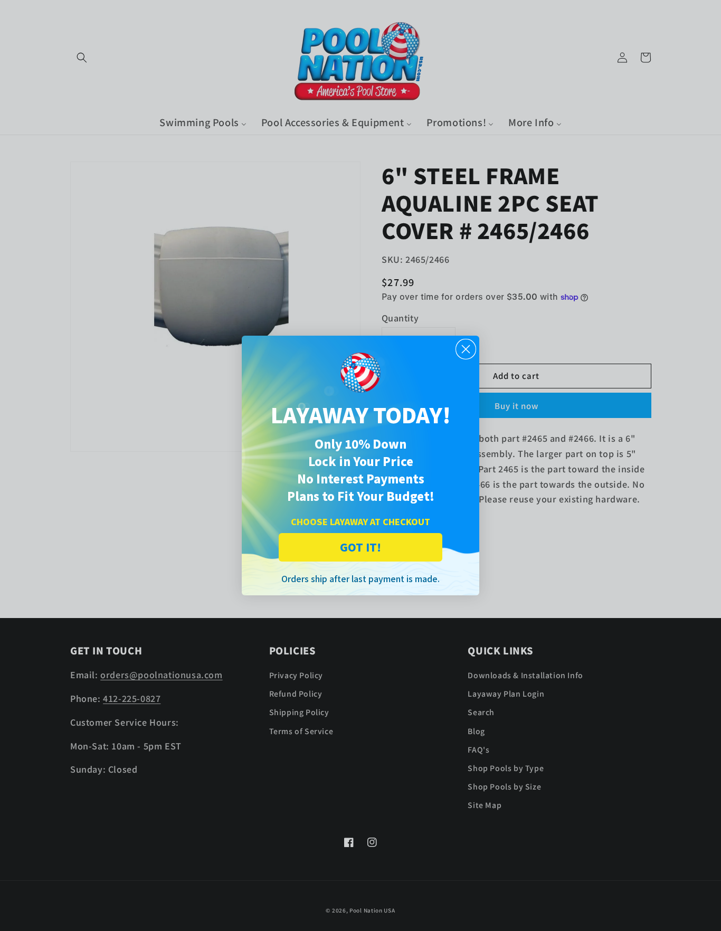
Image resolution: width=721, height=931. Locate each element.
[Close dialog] (466, 349)
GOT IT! (360, 547)
